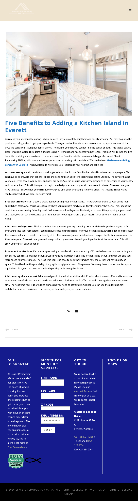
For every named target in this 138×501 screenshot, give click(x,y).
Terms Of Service (120, 489)
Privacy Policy (95, 489)
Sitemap (69, 493)
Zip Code (47, 404)
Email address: (52, 415)
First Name (49, 377)
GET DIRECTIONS (84, 436)
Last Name (48, 391)
